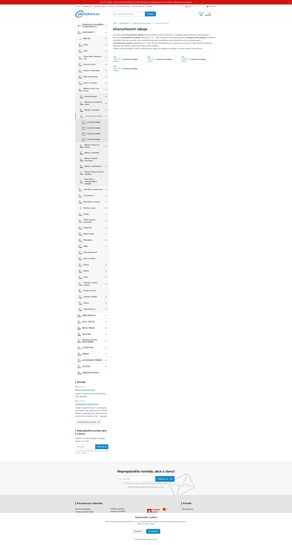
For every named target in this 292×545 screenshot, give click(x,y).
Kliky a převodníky (90, 77)
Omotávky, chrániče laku (93, 189)
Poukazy (111, 6)
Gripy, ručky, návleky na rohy (92, 57)
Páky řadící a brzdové (91, 202)
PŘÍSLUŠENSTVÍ (89, 315)
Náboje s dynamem (92, 153)
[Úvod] (93, 14)
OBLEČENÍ (86, 334)
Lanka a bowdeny (90, 83)
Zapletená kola (89, 309)
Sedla (85, 277)
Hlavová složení (89, 64)
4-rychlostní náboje (93, 134)
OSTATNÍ (86, 366)
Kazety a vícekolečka (91, 70)
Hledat (150, 14)
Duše (85, 51)
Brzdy (85, 45)
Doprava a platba (100, 6)
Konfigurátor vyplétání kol (86, 404)
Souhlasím (153, 531)
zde (155, 539)
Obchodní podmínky (123, 6)
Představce (87, 228)
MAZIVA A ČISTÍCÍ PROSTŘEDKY (89, 341)
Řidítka (86, 271)
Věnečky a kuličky (90, 297)
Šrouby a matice (89, 290)
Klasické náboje (91, 96)
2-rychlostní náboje (93, 122)
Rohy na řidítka (89, 258)
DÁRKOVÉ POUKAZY (91, 373)
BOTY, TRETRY (88, 322)
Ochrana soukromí (138, 6)
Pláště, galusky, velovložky (89, 221)
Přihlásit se (102, 446)
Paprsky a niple (89, 208)
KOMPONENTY (88, 32)
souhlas (135, 522)
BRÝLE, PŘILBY (88, 328)
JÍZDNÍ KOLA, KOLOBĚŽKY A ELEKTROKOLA (93, 25)
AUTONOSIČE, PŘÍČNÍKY (92, 360)
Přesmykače (87, 240)
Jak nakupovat (86, 6)
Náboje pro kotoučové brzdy (93, 103)
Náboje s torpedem (92, 110)
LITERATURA (87, 347)
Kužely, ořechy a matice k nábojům (94, 173)
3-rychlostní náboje (93, 128)
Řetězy (86, 265)
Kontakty (149, 6)
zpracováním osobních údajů (94, 451)
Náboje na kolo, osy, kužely (91, 89)
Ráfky (85, 246)
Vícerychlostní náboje (93, 116)
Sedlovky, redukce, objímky (90, 284)
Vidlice (86, 303)
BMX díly (86, 38)
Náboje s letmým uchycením (91, 159)
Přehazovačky (88, 234)
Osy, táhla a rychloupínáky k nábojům (91, 181)
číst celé (83, 396)
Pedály (86, 214)
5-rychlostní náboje (93, 139)
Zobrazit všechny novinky (87, 422)
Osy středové (88, 196)
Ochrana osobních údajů (84, 512)
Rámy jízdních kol (90, 252)
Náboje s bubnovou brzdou (92, 146)
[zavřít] (289, 2)
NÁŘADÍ (85, 354)
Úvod (78, 6)
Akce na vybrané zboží (85, 390)
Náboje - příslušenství (93, 166)
